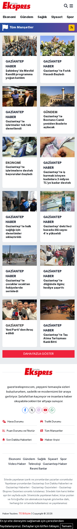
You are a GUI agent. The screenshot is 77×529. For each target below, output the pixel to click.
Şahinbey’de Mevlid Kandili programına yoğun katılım (20, 74)
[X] (32, 410)
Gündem (26, 17)
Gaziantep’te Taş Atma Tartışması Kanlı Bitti (55, 338)
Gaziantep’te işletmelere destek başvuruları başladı (19, 171)
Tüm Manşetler (53, 430)
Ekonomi (9, 17)
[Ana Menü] (71, 6)
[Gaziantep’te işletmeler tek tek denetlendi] (19, 96)
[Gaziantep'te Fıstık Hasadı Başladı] (57, 46)
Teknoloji (34, 464)
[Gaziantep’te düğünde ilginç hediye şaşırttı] (57, 255)
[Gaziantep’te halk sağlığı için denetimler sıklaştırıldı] (19, 201)
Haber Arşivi (52, 439)
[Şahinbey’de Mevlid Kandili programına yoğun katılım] (19, 46)
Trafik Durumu (52, 421)
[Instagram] (39, 410)
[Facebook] (25, 410)
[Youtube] (45, 410)
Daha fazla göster (38, 353)
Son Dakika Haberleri (19, 439)
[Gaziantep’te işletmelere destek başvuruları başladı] (19, 147)
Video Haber (17, 464)
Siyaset (56, 17)
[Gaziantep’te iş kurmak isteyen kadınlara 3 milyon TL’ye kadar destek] (57, 147)
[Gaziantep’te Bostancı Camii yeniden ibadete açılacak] (57, 96)
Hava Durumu (15, 421)
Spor (70, 17)
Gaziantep (15, 325)
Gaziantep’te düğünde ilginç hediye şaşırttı (53, 284)
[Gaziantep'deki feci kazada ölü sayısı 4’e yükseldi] (57, 201)
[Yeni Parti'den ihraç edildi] (19, 309)
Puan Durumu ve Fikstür (21, 430)
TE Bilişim (25, 513)
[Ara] (66, 6)
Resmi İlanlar (38, 468)
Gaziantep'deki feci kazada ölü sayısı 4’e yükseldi (57, 230)
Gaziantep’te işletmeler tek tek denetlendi (18, 125)
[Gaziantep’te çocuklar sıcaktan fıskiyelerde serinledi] (19, 255)
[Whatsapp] (52, 410)
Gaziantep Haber (55, 464)
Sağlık (42, 17)
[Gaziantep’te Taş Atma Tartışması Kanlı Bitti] (57, 309)
